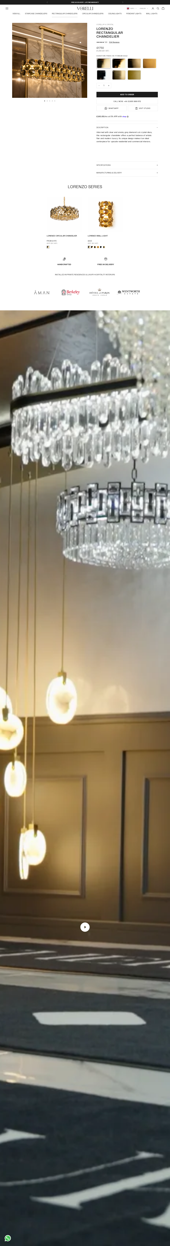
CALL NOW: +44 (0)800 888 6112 (127, 101)
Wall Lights (151, 13)
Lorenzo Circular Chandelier (62, 236)
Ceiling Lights (115, 13)
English (143, 8)
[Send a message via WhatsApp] (7, 1238)
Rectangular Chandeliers (65, 13)
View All (16, 13)
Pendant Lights (133, 13)
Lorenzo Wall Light (98, 236)
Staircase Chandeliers (36, 13)
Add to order (127, 94)
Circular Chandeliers (93, 13)
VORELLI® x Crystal (105, 25)
